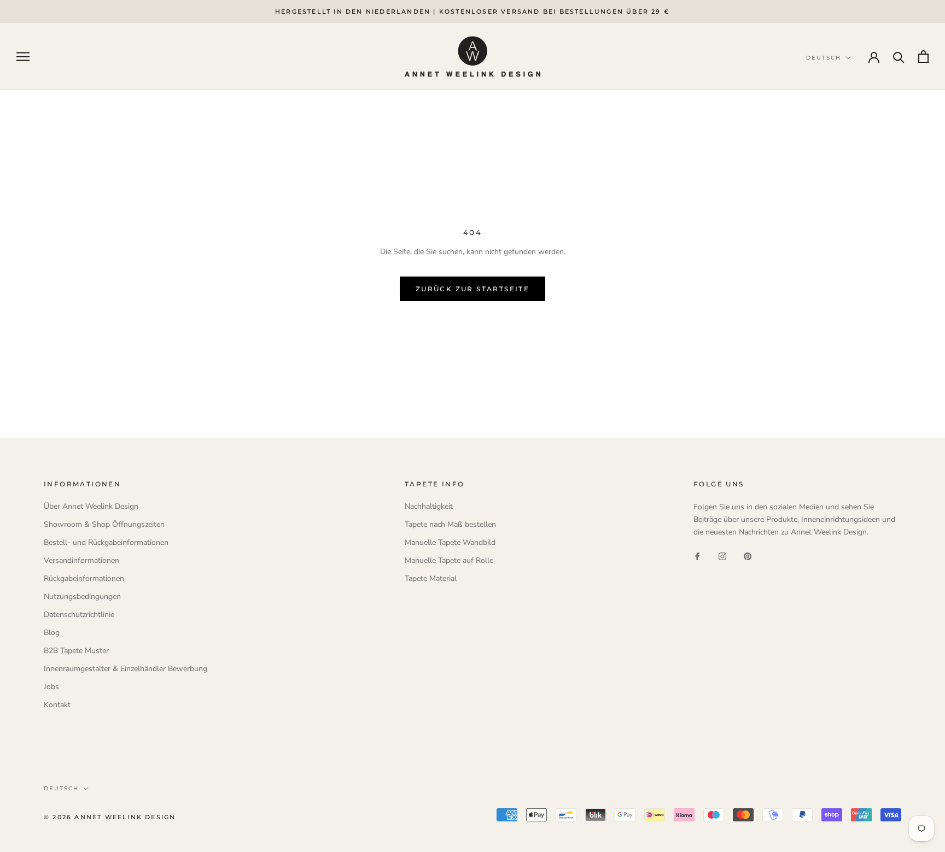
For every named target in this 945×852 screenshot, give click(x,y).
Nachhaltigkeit (429, 506)
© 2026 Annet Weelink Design (110, 817)
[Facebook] (697, 555)
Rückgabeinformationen (84, 578)
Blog (52, 632)
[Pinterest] (747, 555)
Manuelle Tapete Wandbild (450, 542)
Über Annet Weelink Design (91, 506)
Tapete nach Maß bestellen (450, 524)
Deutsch (61, 788)
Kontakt (57, 705)
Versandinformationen (81, 560)
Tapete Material (431, 578)
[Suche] (899, 56)
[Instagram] (722, 555)
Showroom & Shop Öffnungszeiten (104, 524)
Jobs (51, 686)
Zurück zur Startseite (472, 289)
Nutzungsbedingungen (82, 596)
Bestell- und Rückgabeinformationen (106, 542)
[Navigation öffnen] (23, 56)
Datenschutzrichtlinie (79, 614)
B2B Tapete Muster (76, 650)
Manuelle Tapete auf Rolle (449, 560)
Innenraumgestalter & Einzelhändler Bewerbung (125, 668)
